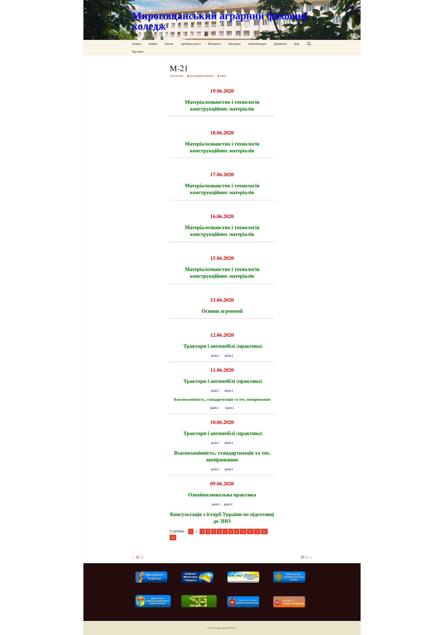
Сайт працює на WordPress (222, 627)
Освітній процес (257, 43)
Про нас (169, 43)
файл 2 (229, 355)
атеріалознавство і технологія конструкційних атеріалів (222, 272)
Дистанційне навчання (201, 75)
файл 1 (215, 355)
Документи (280, 43)
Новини (152, 43)
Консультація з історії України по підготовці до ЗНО (222, 517)
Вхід (296, 43)
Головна (136, 43)
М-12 (137, 557)
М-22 (306, 557)
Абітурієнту (214, 43)
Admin (223, 75)
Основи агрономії (222, 310)
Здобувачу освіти (191, 43)
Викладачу (235, 43)
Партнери (137, 51)
